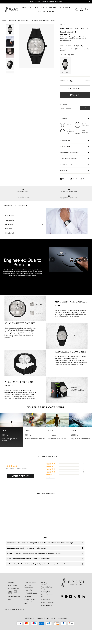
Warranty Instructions (45, 583)
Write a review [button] (20, 476)
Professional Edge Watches (17, 20)
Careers (12, 592)
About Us (11, 582)
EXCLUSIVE (64, 7)
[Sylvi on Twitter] (74, 596)
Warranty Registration (28, 586)
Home (4, 20)
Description (65, 140)
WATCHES (26, 7)
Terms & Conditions (47, 603)
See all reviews (50, 478)
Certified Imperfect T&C (47, 596)
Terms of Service (46, 606)
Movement (9, 229)
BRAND (49, 12)
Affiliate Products (14, 596)
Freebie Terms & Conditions (29, 600)
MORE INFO (64, 170)
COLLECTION (38, 7)
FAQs (26, 604)
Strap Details (9, 220)
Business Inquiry (13, 588)
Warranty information (69, 152)
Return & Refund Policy (46, 588)
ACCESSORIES (51, 7)
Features (63, 118)
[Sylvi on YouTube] (70, 596)
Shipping (78, 49)
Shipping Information (69, 158)
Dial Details (9, 224)
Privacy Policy (45, 599)
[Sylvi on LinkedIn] (83, 596)
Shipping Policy (46, 592)
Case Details (9, 216)
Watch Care (28, 596)
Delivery (63, 104)
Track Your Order (30, 582)
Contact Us (28, 590)
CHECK (85, 108)
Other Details (9, 233)
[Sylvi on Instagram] (62, 596)
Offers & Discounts (30, 593)
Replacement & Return (69, 164)
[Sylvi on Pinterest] (79, 596)
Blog (9, 599)
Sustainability (12, 585)
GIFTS (40, 12)
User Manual (65, 146)
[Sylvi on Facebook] (66, 596)
